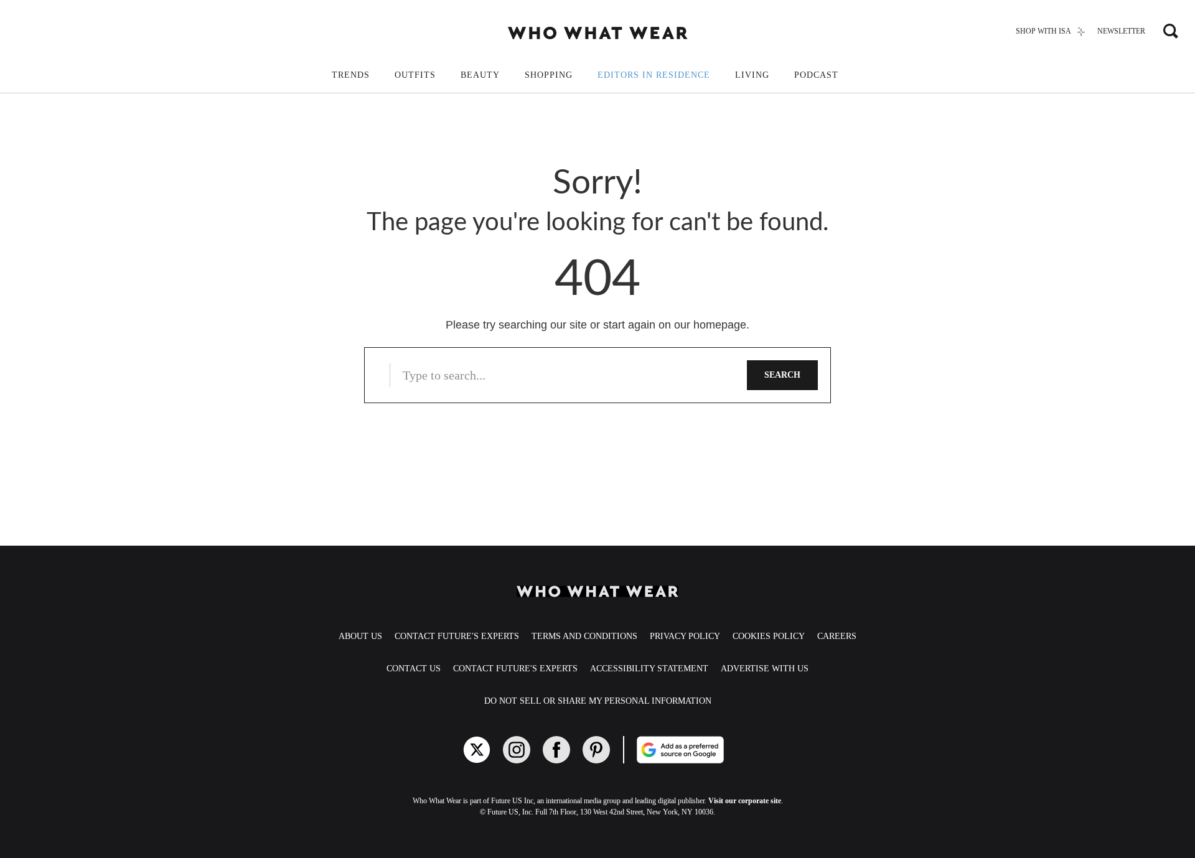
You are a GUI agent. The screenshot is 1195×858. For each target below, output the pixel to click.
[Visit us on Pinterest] (596, 749)
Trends (351, 75)
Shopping (549, 75)
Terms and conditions (584, 636)
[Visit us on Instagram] (516, 749)
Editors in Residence (654, 75)
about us (360, 636)
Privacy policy (685, 636)
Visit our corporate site (744, 800)
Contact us (414, 668)
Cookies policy (769, 636)
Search (782, 375)
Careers (836, 636)
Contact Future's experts (457, 636)
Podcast (816, 75)
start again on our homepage (674, 325)
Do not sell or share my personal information (597, 701)
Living (752, 75)
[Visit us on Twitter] (476, 749)
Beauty (480, 75)
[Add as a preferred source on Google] (726, 749)
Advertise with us (764, 668)
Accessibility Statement (649, 668)
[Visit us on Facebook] (556, 749)
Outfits (415, 75)
